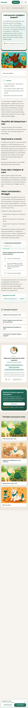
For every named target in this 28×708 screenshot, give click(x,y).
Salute (7, 8)
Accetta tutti (20, 704)
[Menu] (25, 2)
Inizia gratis (14, 404)
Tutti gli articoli (17, 379)
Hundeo (4, 2)
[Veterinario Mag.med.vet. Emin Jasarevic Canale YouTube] (9, 379)
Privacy (12, 702)
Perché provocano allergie (13, 273)
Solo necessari (8, 704)
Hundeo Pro (16, 2)
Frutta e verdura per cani (10, 298)
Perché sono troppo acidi (12, 258)
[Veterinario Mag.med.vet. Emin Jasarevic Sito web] (6, 379)
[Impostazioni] (25, 702)
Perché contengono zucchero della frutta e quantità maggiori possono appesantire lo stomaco (14, 266)
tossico (3, 144)
